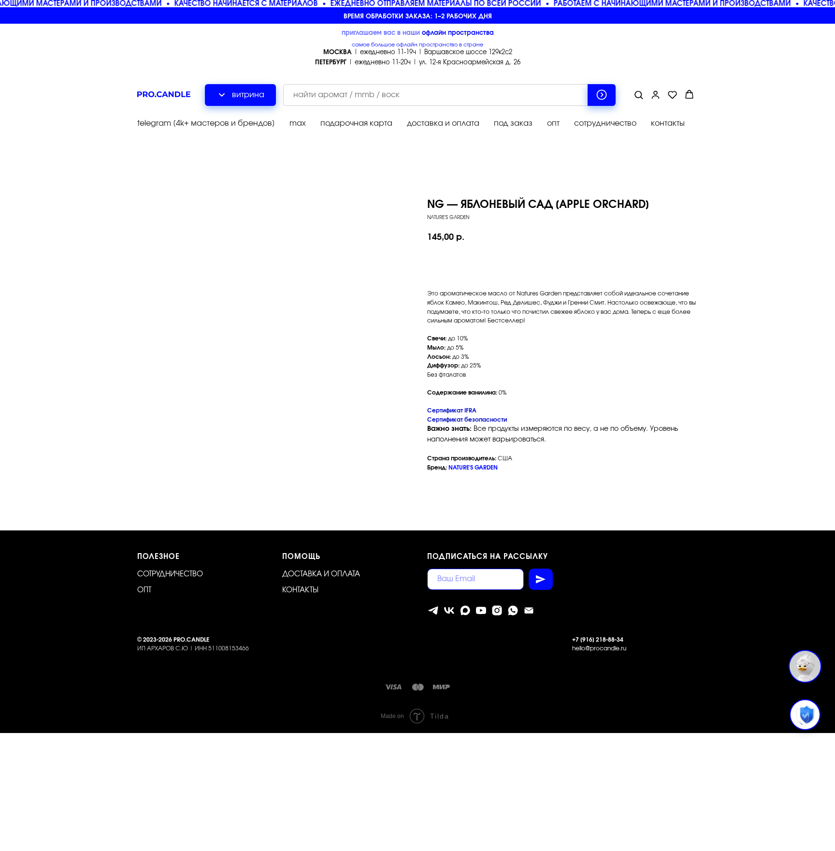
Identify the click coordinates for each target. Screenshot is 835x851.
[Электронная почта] (529, 610)
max (297, 123)
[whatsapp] (513, 610)
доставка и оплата (443, 123)
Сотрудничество (170, 574)
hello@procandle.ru (599, 648)
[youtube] (481, 610)
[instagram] (497, 610)
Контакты (300, 590)
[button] (638, 94)
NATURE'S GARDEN (473, 467)
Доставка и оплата (321, 574)
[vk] (449, 610)
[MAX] (465, 610)
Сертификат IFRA (451, 410)
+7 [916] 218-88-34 (597, 640)
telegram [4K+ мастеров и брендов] (206, 123)
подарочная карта (356, 123)
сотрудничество (605, 123)
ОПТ (144, 590)
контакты (668, 123)
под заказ (513, 123)
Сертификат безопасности (467, 420)
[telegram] (433, 610)
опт (553, 123)
